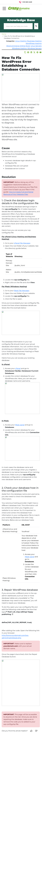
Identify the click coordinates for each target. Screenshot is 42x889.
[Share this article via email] (40, 52)
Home (4, 34)
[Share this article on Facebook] (28, 52)
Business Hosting (34, 41)
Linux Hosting (21, 41)
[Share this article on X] (34, 52)
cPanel (18, 368)
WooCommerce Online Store (18, 46)
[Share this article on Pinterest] (37, 52)
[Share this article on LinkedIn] (31, 52)
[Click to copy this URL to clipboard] (25, 52)
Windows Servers (34, 48)
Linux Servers (36, 46)
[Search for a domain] (36, 2)
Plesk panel (19, 425)
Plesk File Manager (21, 291)
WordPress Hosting (33, 43)
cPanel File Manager (22, 243)
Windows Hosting (19, 48)
